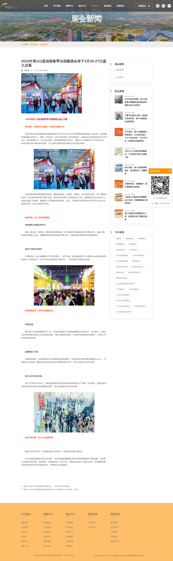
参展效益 (47, 522)
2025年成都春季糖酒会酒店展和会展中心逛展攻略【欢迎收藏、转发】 (53, 489)
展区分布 (24, 532)
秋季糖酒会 (133, 244)
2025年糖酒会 (134, 289)
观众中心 (82, 6)
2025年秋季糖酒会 (123, 300)
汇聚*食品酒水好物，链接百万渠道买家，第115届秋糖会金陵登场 (136, 118)
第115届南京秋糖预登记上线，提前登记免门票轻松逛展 (136, 216)
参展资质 (47, 537)
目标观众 (69, 527)
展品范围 (47, 541)
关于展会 (57, 6)
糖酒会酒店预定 (134, 272)
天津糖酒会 (120, 289)
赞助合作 (24, 541)
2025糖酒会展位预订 (124, 312)
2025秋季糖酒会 (122, 261)
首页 (46, 6)
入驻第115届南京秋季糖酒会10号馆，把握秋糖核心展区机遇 (136, 200)
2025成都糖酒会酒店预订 (125, 284)
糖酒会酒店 (120, 272)
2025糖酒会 (133, 250)
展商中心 (69, 6)
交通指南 (69, 537)
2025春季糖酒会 (138, 255)
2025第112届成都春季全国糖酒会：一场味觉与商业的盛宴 (48, 486)
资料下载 (24, 546)
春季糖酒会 (120, 244)
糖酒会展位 (136, 261)
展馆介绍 (69, 532)
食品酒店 (114, 522)
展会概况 (24, 522)
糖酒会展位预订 (137, 267)
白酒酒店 (114, 532)
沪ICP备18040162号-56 (102, 556)
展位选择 (47, 546)
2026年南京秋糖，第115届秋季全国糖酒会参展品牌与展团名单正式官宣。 (136, 102)
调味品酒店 (115, 541)
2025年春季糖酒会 (123, 295)
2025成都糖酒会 (122, 255)
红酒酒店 (114, 537)
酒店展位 (108, 6)
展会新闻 (43, 44)
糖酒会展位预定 (122, 267)
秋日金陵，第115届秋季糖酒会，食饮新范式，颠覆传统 (136, 170)
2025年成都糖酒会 (123, 306)
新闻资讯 (95, 6)
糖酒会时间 (120, 250)
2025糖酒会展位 (140, 306)
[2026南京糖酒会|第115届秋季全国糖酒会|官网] (11, 6)
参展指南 (47, 532)
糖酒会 (118, 238)
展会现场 (69, 541)
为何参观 (69, 522)
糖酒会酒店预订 (122, 278)
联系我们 (120, 6)
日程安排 (24, 527)
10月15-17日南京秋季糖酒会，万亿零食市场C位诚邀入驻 (136, 154)
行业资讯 (120, 77)
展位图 (23, 537)
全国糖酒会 (142, 238)
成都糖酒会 (129, 238)
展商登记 (142, 6)
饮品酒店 (114, 527)
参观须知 (69, 546)
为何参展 (47, 527)
